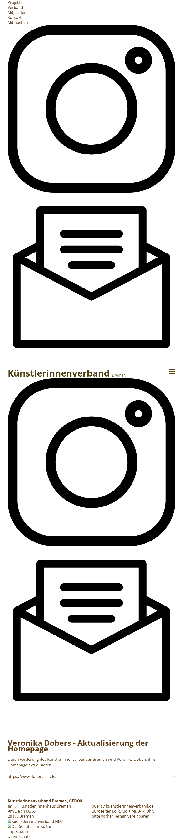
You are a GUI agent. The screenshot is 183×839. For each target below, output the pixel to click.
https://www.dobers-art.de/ (32, 776)
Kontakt (15, 17)
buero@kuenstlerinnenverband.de (123, 806)
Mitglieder (17, 12)
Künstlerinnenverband (67, 373)
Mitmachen (18, 22)
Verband (15, 7)
